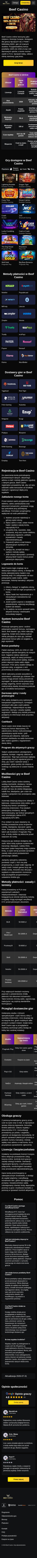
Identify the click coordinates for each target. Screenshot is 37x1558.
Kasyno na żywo (16, 169)
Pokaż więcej (18, 1479)
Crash (25, 169)
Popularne (5, 169)
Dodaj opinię (18, 1402)
